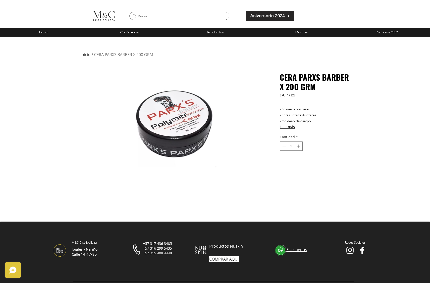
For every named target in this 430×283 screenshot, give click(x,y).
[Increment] (299, 146)
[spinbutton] (291, 146)
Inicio (86, 54)
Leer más (287, 126)
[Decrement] (283, 146)
